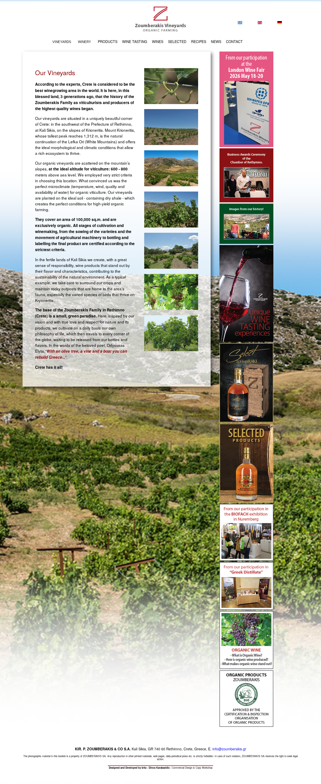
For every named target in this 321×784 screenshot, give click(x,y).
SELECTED (177, 41)
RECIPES (198, 41)
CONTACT (234, 41)
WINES (157, 41)
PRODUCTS (107, 41)
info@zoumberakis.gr (229, 748)
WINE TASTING (134, 41)
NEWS (216, 41)
